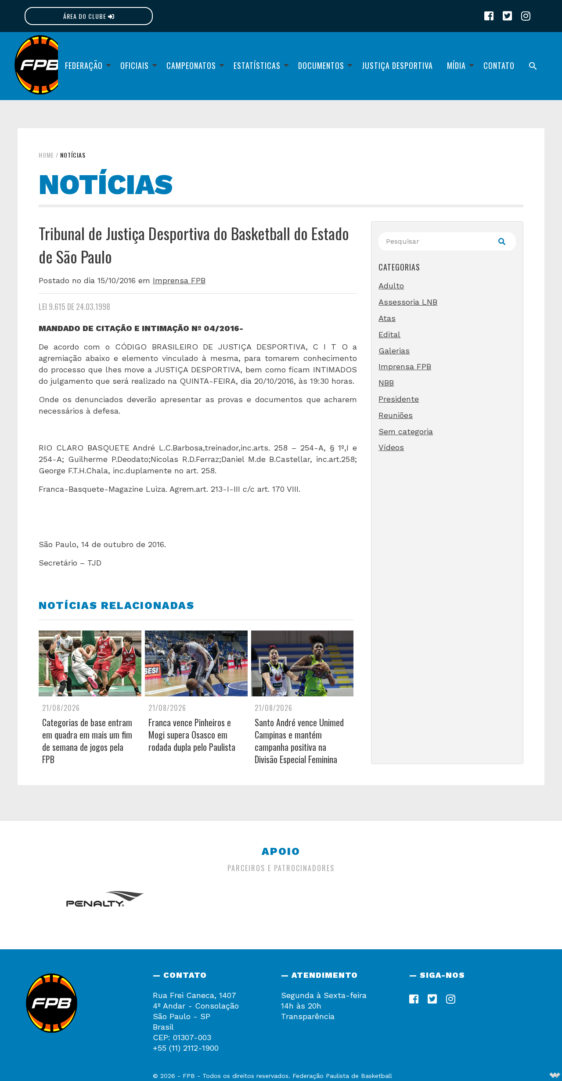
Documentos (321, 65)
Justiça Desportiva (397, 65)
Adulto (391, 285)
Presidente (398, 399)
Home (46, 154)
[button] (533, 66)
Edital (389, 334)
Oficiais (134, 65)
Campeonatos (191, 65)
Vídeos (391, 447)
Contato (499, 65)
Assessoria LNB (407, 301)
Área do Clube (85, 16)
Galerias (394, 350)
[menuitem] (85, 66)
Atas (387, 318)
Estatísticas (257, 65)
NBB (386, 382)
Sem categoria (405, 431)
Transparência (308, 1016)
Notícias (73, 154)
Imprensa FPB (179, 280)
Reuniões (395, 415)
